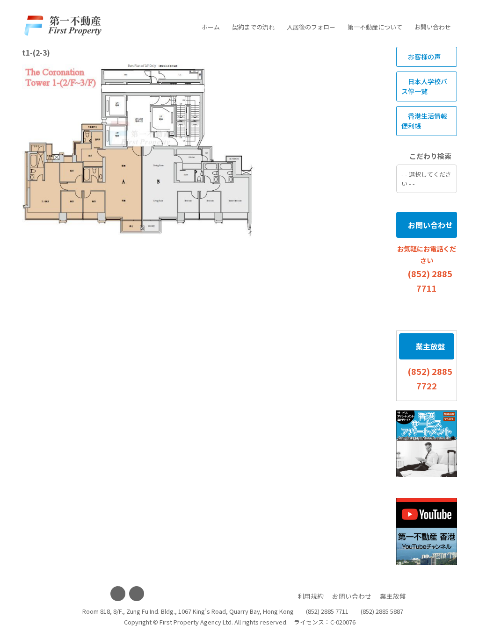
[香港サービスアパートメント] (426, 444)
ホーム (211, 26)
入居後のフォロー (311, 26)
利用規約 (311, 596)
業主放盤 (429, 346)
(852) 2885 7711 (327, 611)
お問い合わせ (432, 26)
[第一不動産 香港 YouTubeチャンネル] (426, 531)
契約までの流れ (253, 26)
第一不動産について (375, 26)
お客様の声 (423, 56)
